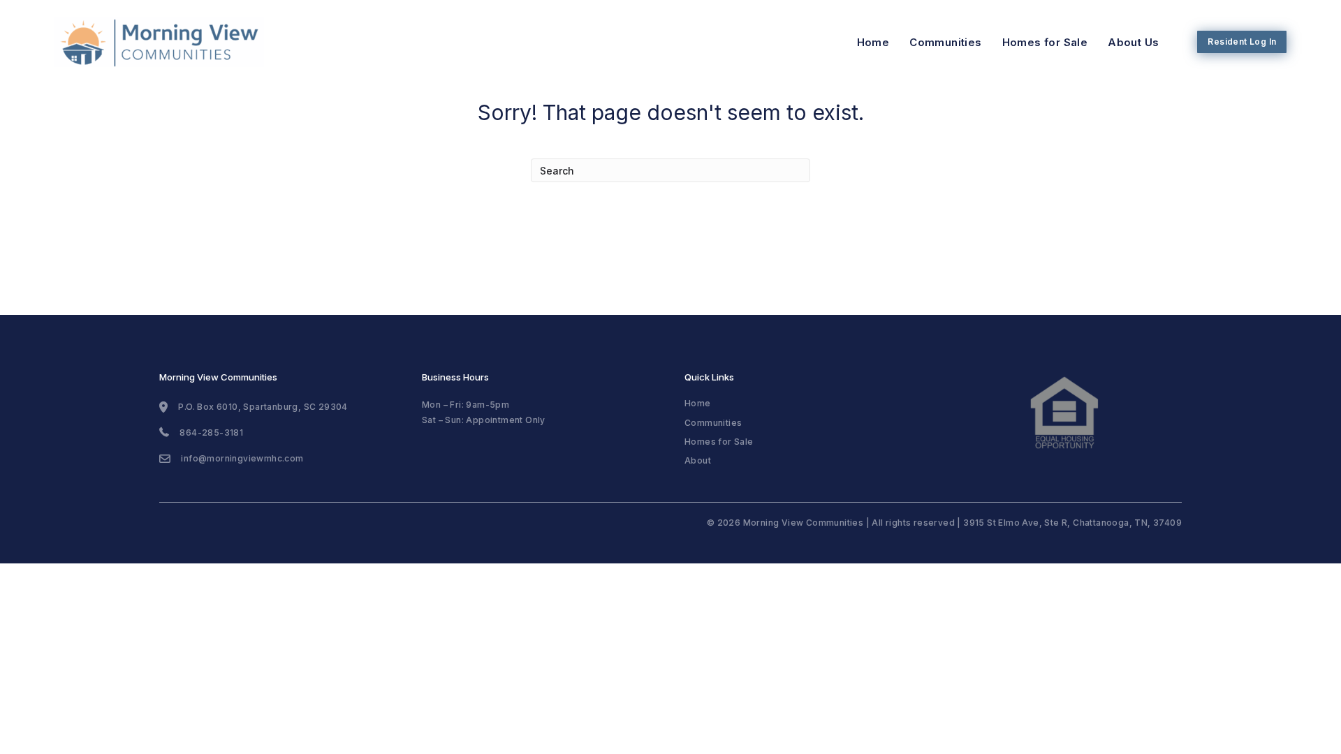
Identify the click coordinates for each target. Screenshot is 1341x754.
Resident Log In (1242, 41)
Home (873, 42)
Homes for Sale (1045, 42)
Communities (945, 42)
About (697, 460)
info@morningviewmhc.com (242, 458)
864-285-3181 (211, 432)
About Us (1133, 42)
